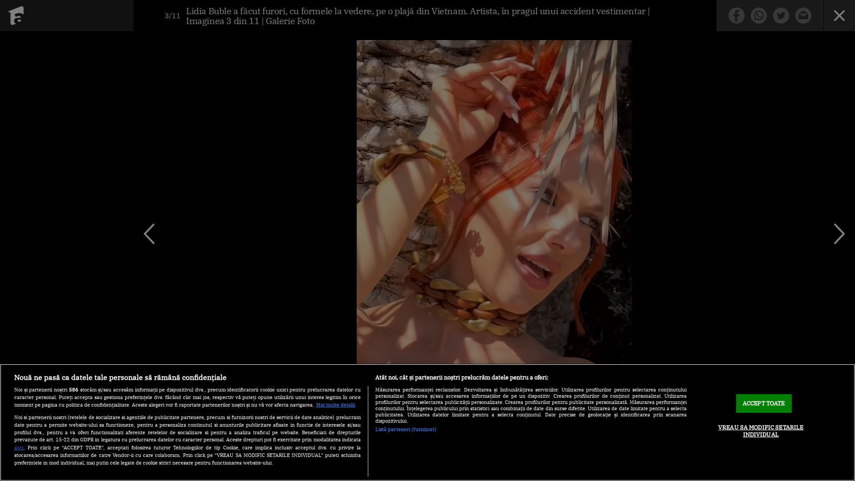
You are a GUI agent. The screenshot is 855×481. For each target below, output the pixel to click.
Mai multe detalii (335, 405)
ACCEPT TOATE (764, 403)
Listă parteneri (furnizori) (405, 429)
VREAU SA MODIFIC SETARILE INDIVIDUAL (760, 431)
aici (19, 447)
